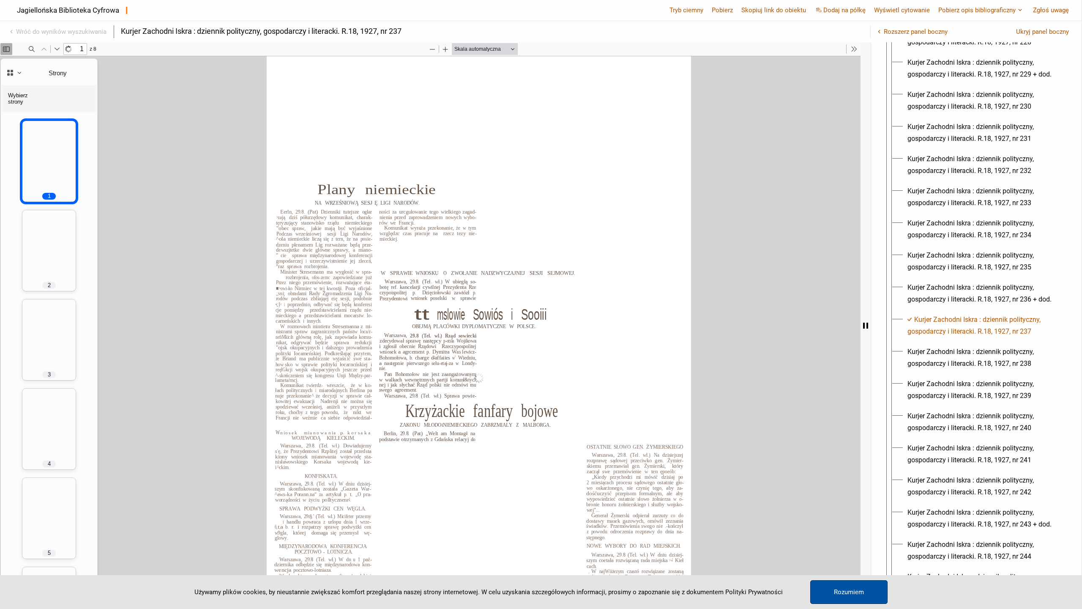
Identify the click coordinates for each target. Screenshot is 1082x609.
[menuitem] (984, 68)
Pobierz (722, 10)
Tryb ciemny (686, 10)
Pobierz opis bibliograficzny (977, 10)
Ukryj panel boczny (1042, 32)
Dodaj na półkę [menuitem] (844, 10)
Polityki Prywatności (754, 592)
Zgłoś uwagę (1051, 10)
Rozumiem (849, 592)
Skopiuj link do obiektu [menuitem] (773, 10)
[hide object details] (866, 325)
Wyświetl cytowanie (902, 10)
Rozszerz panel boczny (916, 32)
